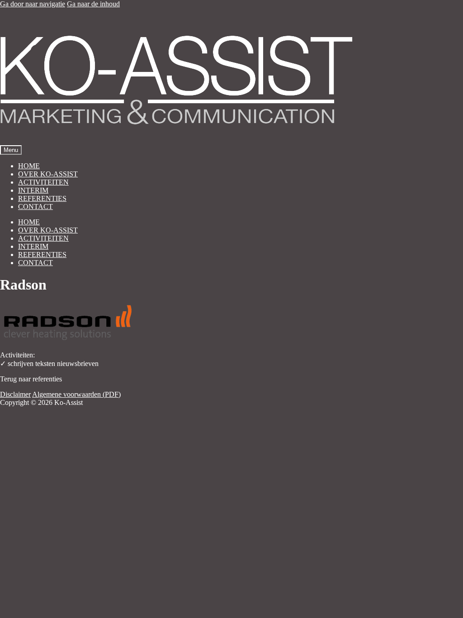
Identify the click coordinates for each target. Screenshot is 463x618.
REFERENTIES (42, 198)
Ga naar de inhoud (93, 4)
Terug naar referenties (31, 379)
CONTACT (35, 206)
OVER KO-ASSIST (48, 174)
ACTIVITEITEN (43, 182)
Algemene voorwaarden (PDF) (76, 394)
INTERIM (33, 190)
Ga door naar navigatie (32, 4)
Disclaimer (15, 394)
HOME (29, 166)
